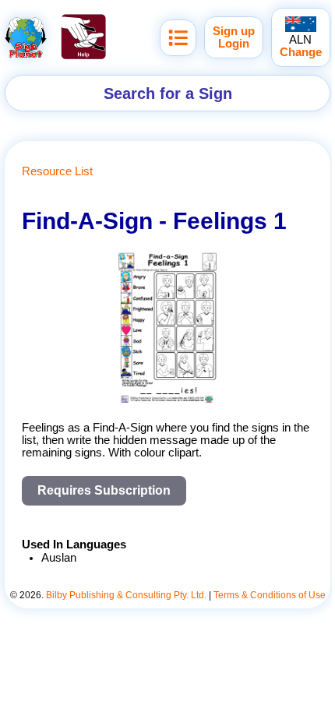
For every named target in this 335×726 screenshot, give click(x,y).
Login (233, 43)
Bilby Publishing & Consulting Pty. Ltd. (126, 595)
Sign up (234, 31)
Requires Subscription (104, 490)
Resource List (57, 171)
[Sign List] (178, 37)
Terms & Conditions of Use (269, 595)
